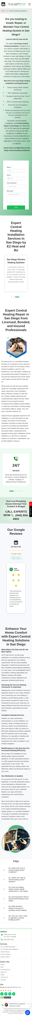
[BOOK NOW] (30, 516)
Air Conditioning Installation (9, 949)
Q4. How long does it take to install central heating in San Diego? (19, 899)
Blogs (2, 974)
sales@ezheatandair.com (13, 987)
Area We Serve (5, 969)
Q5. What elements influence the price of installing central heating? (18, 908)
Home (3, 11)
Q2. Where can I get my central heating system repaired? (17, 879)
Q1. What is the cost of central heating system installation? (17, 870)
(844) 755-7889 (22, 4)
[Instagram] (13, 994)
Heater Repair (5, 952)
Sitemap (3, 980)
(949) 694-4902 (9, 939)
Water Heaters (5, 957)
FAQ (2, 967)
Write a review (16, 558)
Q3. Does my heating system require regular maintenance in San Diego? (18, 889)
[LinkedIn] (9, 994)
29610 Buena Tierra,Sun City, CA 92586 (10, 935)
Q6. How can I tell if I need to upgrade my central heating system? (18, 918)
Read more (13, 608)
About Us (4, 972)
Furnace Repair (5, 954)
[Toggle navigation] (29, 4)
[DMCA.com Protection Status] (16, 997)
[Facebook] (2, 994)
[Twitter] (5, 994)
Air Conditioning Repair (8, 947)
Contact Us (4, 977)
